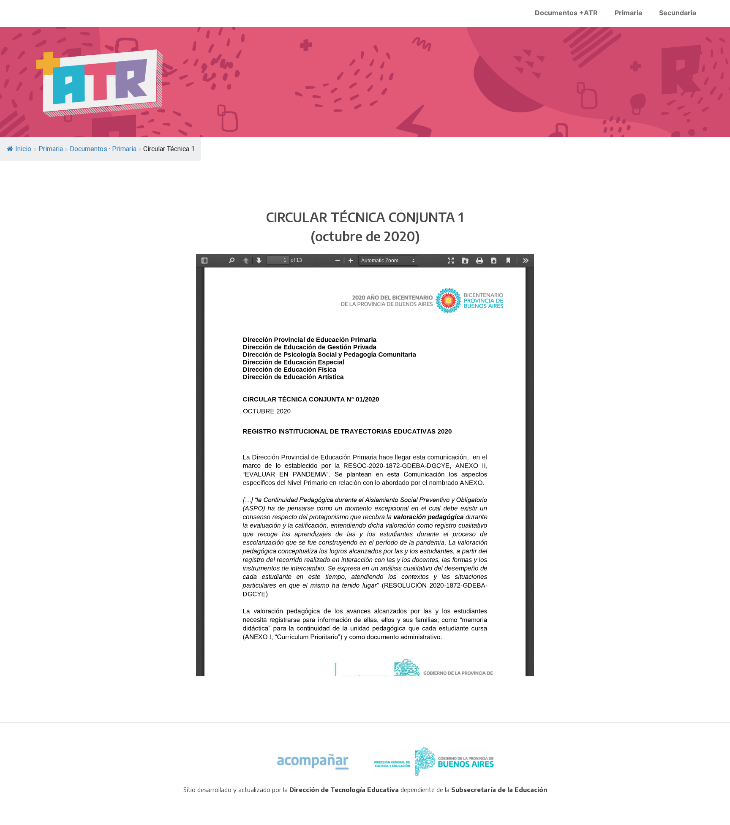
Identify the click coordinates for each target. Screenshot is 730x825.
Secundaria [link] (677, 12)
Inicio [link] (23, 149)
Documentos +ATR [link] (566, 12)
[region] (365, 82)
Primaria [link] (628, 12)
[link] (100, 83)
